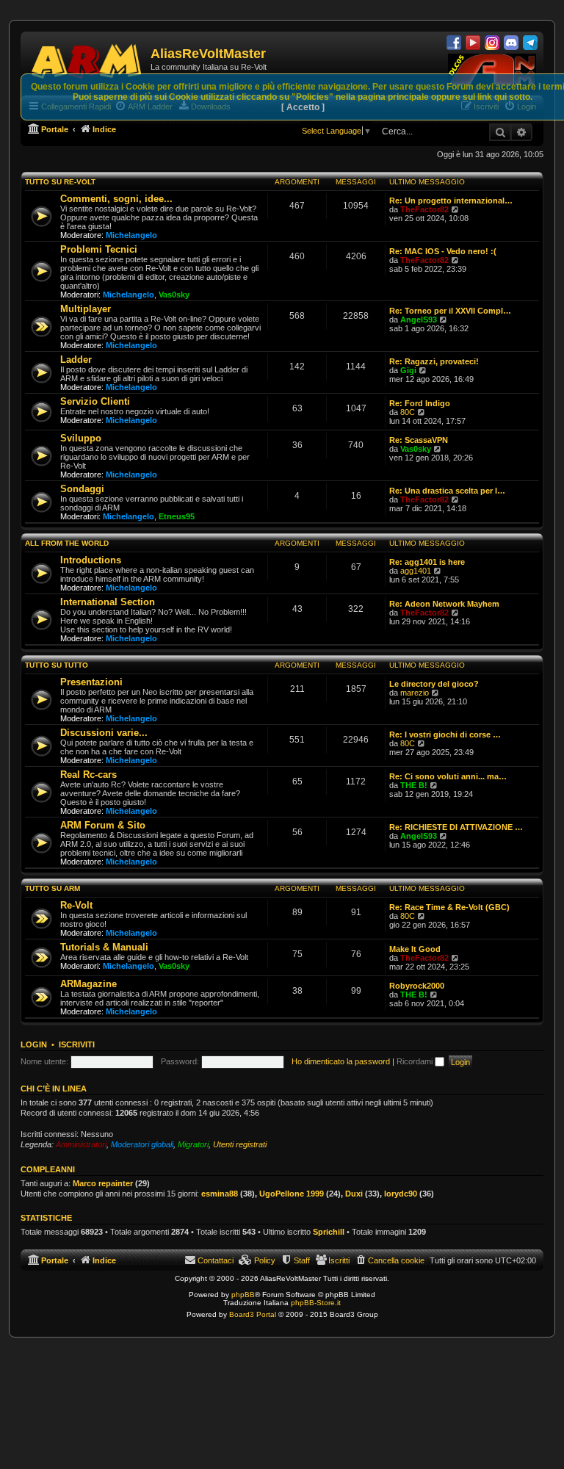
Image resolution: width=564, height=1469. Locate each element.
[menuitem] (389, 1260)
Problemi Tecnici (98, 249)
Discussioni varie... (104, 732)
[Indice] (87, 58)
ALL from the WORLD (67, 543)
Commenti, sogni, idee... (116, 198)
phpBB (243, 1295)
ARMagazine (88, 983)
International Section (107, 601)
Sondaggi (82, 488)
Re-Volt (76, 905)
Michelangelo (131, 235)
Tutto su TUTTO (56, 665)
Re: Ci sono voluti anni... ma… (448, 776)
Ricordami (416, 1061)
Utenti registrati (240, 1144)
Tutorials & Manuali (104, 947)
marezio (414, 692)
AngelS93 (418, 319)
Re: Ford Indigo (419, 403)
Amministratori (81, 1144)
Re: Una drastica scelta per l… (447, 490)
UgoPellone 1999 (291, 1193)
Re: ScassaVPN (418, 440)
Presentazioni (91, 681)
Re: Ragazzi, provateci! (434, 361)
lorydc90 (400, 1193)
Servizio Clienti (95, 401)
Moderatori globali (142, 1144)
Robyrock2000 (416, 985)
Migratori (193, 1144)
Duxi (354, 1193)
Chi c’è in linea (54, 1088)
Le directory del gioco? (434, 683)
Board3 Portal (252, 1314)
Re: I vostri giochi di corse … (445, 734)
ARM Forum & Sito (102, 825)
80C (407, 412)
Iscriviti (77, 1044)
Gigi (408, 370)
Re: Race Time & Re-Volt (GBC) (449, 907)
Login (34, 1044)
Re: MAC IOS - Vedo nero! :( (442, 251)
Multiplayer (85, 308)
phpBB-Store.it (316, 1303)
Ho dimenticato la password (341, 1061)
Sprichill (328, 1231)
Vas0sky (174, 294)
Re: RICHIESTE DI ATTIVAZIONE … (456, 827)
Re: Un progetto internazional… (451, 200)
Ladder (76, 359)
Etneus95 (177, 516)
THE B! (413, 785)
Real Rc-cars (88, 774)
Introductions (90, 560)
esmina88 (219, 1193)
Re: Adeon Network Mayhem (444, 603)
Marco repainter (103, 1183)
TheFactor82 (424, 209)
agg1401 (415, 570)
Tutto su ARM (52, 888)
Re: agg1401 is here (427, 561)
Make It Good (415, 949)
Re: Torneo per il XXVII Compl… (450, 310)
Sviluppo (80, 438)
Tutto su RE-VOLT (60, 182)
